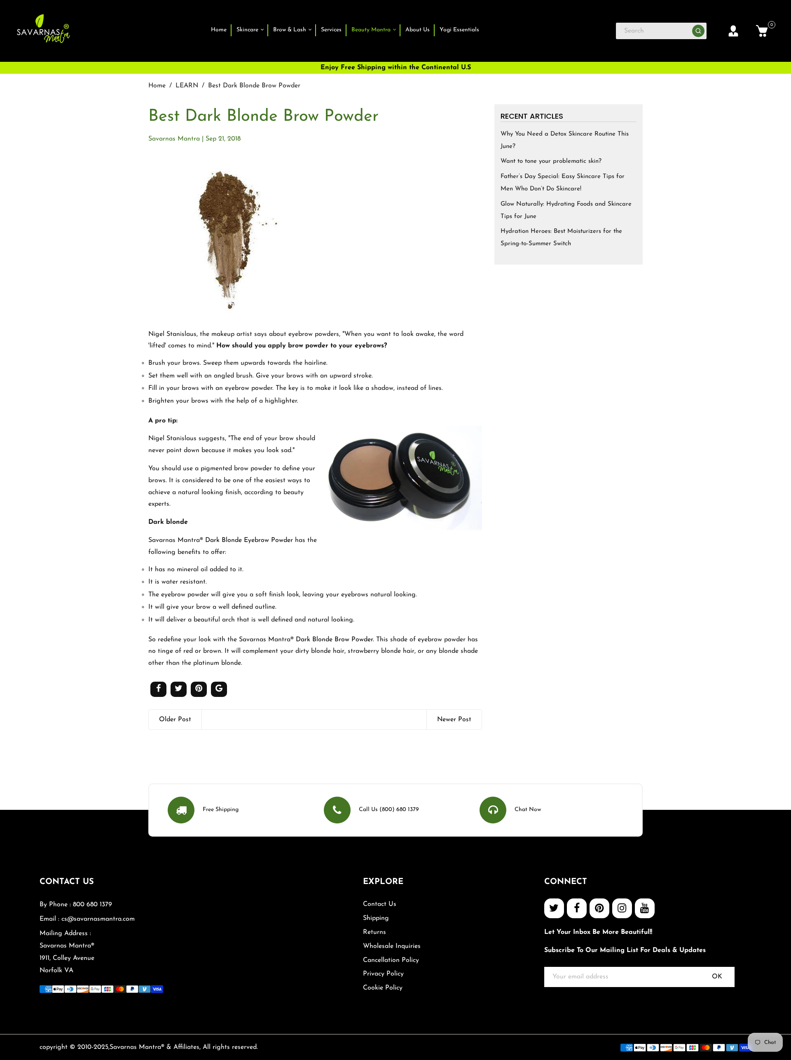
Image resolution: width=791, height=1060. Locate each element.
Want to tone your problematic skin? (551, 161)
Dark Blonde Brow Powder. (335, 639)
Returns (374, 932)
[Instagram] (622, 908)
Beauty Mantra (371, 30)
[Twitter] (554, 908)
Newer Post (454, 719)
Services (331, 30)
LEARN (187, 85)
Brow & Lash (290, 30)
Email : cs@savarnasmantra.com (87, 919)
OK (717, 976)
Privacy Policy (383, 974)
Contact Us (379, 904)
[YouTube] (645, 908)
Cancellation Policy (391, 960)
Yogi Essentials (459, 30)
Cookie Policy (383, 988)
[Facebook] (577, 908)
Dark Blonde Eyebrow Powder (249, 540)
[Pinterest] (599, 908)
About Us (417, 30)
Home (219, 30)
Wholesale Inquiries (392, 946)
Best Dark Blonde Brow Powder (263, 116)
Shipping (376, 918)
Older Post (175, 719)
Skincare (248, 30)
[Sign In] (733, 30)
